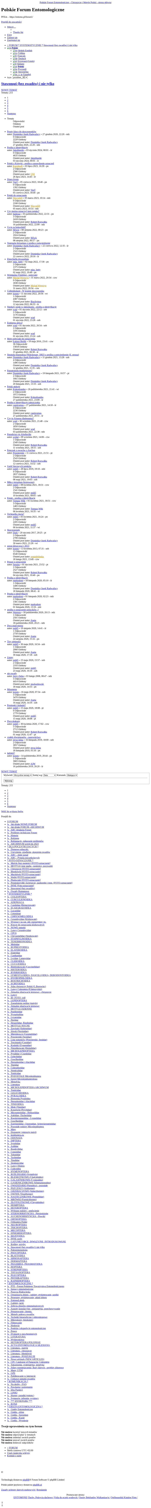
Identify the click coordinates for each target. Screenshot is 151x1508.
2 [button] (7, 100)
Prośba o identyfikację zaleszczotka (23, 402)
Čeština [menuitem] (21, 53)
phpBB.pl (37, 1485)
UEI (33, 174)
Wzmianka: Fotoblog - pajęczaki (22, 275)
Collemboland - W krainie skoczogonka (25, 291)
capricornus (18, 405)
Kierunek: (62, 775)
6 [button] (7, 111)
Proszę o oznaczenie (16, 562)
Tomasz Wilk (19, 501)
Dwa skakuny (13, 721)
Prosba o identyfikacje (17, 593)
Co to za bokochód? (16, 227)
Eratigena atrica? (15, 323)
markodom (18, 580)
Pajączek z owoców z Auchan (21, 450)
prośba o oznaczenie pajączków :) (22, 609)
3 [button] (7, 103)
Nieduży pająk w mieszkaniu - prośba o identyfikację (31, 307)
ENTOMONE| (21, 1497)
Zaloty (10, 657)
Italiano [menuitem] (20, 64)
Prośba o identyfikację (17, 147)
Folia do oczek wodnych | (66, 1497)
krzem (16, 293)
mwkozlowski (37, 684)
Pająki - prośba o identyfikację (21, 498)
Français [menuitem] (21, 56)
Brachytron (36, 301)
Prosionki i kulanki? (16, 705)
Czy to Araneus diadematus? (20, 418)
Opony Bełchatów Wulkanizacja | (94, 1497)
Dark (15, 532)
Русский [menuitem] (22, 69)
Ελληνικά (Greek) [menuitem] (26, 61)
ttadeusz (16, 214)
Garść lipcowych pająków (19, 466)
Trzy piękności (14, 641)
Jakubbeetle (18, 150)
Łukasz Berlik (19, 341)
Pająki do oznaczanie (17, 195)
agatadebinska (37, 556)
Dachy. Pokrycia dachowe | (41, 1497)
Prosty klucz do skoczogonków (21, 131)
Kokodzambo (19, 389)
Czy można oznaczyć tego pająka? (23, 211)
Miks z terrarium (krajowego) (20, 482)
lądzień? (11, 753)
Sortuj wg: (38, 775)
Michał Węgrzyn (21, 277)
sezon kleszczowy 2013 (18, 546)
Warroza (17, 612)
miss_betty (18, 261)
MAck (16, 230)
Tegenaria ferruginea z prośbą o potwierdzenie (28, 243)
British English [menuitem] (25, 50)
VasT (15, 182)
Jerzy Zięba (18, 676)
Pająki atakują (13, 386)
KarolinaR (18, 166)
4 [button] (7, 105)
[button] (11, 113)
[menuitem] (18, 32)
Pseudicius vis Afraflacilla (19, 434)
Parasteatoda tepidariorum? (19, 370)
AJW (33, 763)
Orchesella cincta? (15, 514)
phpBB (26, 1479)
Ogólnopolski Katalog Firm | (124, 1497)
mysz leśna (18, 740)
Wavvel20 (17, 198)
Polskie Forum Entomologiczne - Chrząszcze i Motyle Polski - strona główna (75, 2)
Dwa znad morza (15, 625)
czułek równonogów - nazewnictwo (24, 737)
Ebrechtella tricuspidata (18, 259)
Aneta (33, 620)
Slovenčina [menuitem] (23, 72)
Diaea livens (13, 179)
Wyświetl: (8, 775)
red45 (15, 469)
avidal (16, 437)
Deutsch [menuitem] (22, 58)
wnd (15, 309)
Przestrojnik (18, 453)
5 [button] (7, 108)
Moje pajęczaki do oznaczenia (21, 338)
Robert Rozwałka (39, 222)
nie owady (12, 673)
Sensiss (16, 564)
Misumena (12, 689)
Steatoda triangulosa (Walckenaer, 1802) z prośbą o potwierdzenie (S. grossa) (43, 354)
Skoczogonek (13, 530)
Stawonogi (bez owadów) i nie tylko (27, 84)
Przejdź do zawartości (11, 22)
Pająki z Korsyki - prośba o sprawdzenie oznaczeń (30, 163)
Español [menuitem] (27, 74)
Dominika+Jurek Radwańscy (26, 134)
